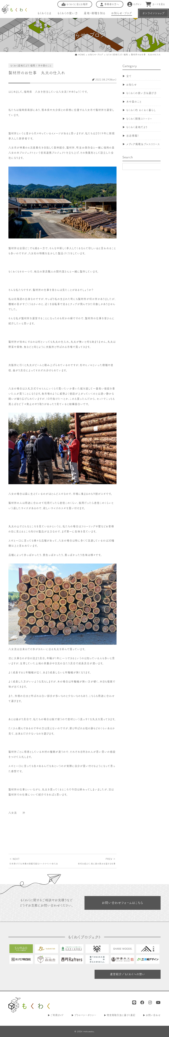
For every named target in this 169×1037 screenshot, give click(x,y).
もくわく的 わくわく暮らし (141, 110)
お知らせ (131, 84)
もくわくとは (44, 13)
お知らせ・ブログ (121, 13)
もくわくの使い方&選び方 (141, 93)
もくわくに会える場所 (77, 4)
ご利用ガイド (57, 1015)
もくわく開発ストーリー (139, 118)
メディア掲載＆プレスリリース (143, 144)
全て (129, 76)
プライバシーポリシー (85, 1015)
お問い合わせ (153, 1015)
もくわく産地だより (137, 127)
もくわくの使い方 (67, 13)
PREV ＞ (97, 861)
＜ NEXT (33, 861)
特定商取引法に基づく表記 (121, 1015)
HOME (81, 55)
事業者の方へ (111, 4)
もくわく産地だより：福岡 (117, 55)
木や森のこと (134, 101)
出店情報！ (132, 135)
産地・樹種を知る (94, 13)
